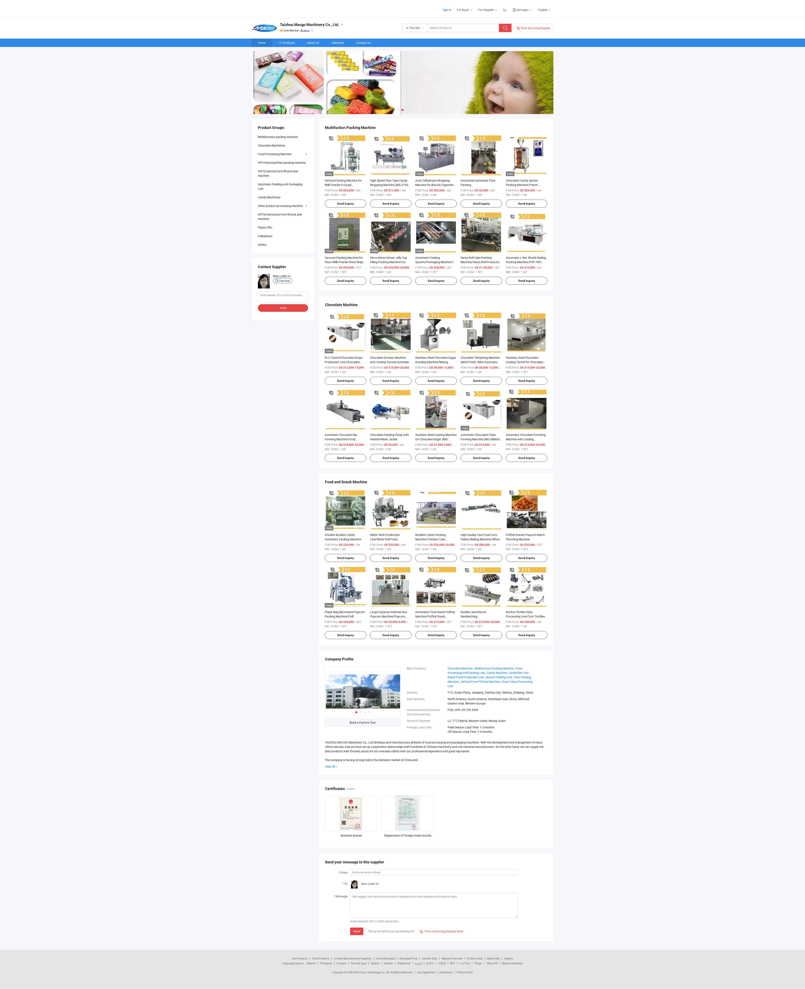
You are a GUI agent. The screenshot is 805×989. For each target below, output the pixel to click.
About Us (313, 43)
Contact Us (363, 43)
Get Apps (522, 10)
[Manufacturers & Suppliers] (278, 8)
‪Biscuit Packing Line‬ (499, 677)
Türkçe (478, 963)
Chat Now (284, 280)
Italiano (375, 963)
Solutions (338, 43)
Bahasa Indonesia (512, 963)
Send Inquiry (345, 203)
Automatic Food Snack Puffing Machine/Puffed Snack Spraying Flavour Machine (435, 616)
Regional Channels (452, 958)
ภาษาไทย (464, 963)
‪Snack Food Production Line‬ (466, 677)
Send (356, 931)
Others (262, 245)
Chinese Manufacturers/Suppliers (352, 958)
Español (311, 963)
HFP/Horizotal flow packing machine (282, 163)
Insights (508, 958)
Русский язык (358, 963)
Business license (351, 835)
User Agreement (426, 972)
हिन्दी (452, 963)
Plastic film (265, 227)
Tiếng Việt (492, 963)
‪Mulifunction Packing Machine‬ (494, 668)
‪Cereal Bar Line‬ (518, 673)
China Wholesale (385, 958)
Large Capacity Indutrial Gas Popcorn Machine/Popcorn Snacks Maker (388, 616)
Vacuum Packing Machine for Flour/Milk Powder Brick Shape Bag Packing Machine (345, 262)
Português (326, 963)
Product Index (475, 958)
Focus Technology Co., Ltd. (375, 972)
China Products (320, 958)
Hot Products (299, 958)
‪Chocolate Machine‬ (460, 668)
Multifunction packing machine (278, 137)
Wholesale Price (408, 958)
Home (262, 43)
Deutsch (388, 963)
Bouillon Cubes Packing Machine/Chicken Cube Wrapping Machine (430, 539)
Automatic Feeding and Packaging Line (280, 186)
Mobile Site (493, 958)
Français (341, 963)
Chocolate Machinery (271, 145)
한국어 (430, 963)
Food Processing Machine (274, 154)
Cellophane (265, 236)
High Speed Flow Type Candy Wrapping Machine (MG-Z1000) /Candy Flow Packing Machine (390, 184)
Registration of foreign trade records (407, 835)
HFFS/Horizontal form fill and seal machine (280, 216)
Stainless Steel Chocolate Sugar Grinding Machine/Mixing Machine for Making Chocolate (435, 362)
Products (289, 43)
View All (330, 766)
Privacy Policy (465, 972)
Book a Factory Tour (363, 722)
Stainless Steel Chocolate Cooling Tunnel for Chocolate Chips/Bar (524, 362)
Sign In (447, 10)
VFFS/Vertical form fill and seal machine (278, 173)
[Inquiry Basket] (505, 10)
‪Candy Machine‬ (497, 673)
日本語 (442, 963)
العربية (418, 963)
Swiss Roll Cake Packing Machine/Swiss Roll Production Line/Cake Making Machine (481, 262)
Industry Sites (429, 958)
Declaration (445, 972)
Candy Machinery (269, 197)
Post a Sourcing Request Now (441, 931)
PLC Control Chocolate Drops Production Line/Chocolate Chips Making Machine (344, 362)
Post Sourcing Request (536, 28)
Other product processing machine (280, 206)
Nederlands (403, 963)
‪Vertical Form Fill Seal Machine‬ (480, 682)
